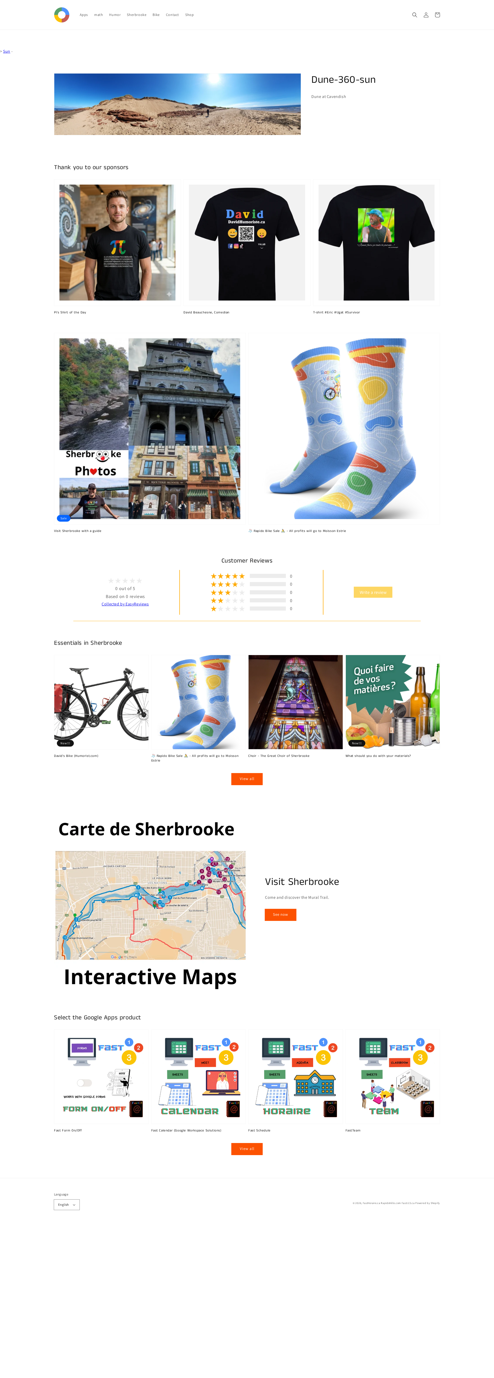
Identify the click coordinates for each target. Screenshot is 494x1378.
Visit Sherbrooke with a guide (77, 531)
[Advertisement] (154, 1301)
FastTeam (353, 1130)
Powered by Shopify (427, 1203)
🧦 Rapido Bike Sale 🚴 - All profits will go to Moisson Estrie (297, 531)
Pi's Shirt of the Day (70, 312)
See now (280, 914)
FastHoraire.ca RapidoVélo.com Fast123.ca (389, 1203)
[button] (414, 15)
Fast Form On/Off (68, 1130)
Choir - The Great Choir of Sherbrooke (279, 756)
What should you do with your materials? (378, 756)
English (63, 1204)
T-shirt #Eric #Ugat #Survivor (336, 312)
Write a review (373, 592)
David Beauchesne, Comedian (206, 312)
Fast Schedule (259, 1130)
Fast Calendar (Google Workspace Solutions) (186, 1130)
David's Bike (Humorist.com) (76, 756)
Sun (6, 51)
